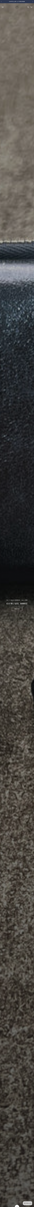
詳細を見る (17, 610)
